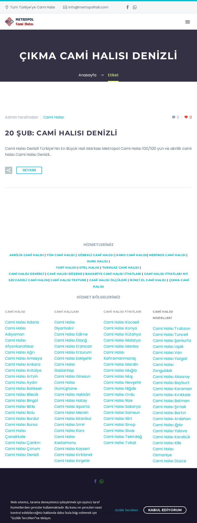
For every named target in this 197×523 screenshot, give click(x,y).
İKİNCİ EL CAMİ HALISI (148, 280)
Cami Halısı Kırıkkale (172, 394)
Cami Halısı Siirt (118, 418)
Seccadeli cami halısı (29, 280)
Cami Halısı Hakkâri (72, 394)
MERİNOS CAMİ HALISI (167, 255)
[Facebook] (127, 7)
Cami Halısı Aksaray (171, 376)
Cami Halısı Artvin (21, 376)
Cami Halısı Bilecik (21, 394)
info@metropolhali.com (88, 7)
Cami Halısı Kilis (167, 443)
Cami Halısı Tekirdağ (123, 436)
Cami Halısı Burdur (22, 418)
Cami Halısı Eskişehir (73, 358)
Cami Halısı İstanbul (72, 418)
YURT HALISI (66, 267)
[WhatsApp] (134, 7)
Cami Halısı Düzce (169, 461)
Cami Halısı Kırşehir (72, 460)
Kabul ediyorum (165, 510)
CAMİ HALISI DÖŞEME (64, 274)
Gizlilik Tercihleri (126, 510)
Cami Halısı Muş (118, 376)
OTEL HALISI (89, 267)
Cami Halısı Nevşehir (123, 382)
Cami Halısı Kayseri (72, 448)
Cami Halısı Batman (171, 401)
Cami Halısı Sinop (119, 424)
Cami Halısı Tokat (120, 442)
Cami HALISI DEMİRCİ (26, 274)
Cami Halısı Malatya (122, 340)
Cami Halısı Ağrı (20, 352)
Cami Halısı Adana (22, 322)
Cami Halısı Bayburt (171, 382)
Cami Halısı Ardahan (172, 419)
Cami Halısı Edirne (71, 334)
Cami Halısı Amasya (23, 358)
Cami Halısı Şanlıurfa (172, 340)
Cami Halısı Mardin (121, 364)
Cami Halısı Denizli (22, 454)
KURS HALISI (97, 261)
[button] (8, 170)
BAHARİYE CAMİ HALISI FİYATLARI (113, 274)
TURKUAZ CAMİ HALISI (120, 267)
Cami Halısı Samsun (122, 412)
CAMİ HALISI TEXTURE (68, 280)
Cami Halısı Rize (118, 400)
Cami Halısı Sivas (119, 430)
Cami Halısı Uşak (168, 346)
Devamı (29, 170)
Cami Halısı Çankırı (22, 442)
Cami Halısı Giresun (72, 376)
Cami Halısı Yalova (170, 431)
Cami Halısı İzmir (69, 424)
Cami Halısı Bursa (21, 424)
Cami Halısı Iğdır (168, 425)
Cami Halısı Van (167, 352)
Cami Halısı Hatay (70, 400)
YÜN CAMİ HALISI (61, 255)
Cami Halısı (53, 117)
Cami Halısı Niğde (120, 388)
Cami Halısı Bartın (169, 413)
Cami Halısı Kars (69, 430)
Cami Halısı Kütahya (122, 334)
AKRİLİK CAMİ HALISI (26, 255)
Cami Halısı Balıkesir (23, 388)
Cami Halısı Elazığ (70, 340)
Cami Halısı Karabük (171, 437)
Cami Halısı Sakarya (122, 406)
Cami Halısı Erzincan (73, 346)
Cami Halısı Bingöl (21, 400)
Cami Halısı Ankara (22, 364)
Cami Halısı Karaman (172, 388)
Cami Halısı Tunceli (170, 334)
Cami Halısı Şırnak (169, 407)
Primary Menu (187, 22)
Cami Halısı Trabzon (171, 328)
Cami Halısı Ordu (119, 394)
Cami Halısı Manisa (121, 346)
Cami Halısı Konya (120, 328)
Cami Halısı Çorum (22, 448)
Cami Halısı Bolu (20, 412)
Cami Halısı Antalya (23, 370)
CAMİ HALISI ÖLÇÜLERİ (108, 280)
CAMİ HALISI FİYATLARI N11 (165, 274)
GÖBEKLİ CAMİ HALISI (96, 255)
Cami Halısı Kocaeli (121, 322)
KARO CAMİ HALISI (131, 255)
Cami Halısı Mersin (71, 412)
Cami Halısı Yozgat (170, 358)
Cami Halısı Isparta (72, 406)
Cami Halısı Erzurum (73, 352)
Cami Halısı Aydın (21, 382)
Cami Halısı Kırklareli (73, 454)
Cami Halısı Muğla (120, 370)
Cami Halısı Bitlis (20, 406)
